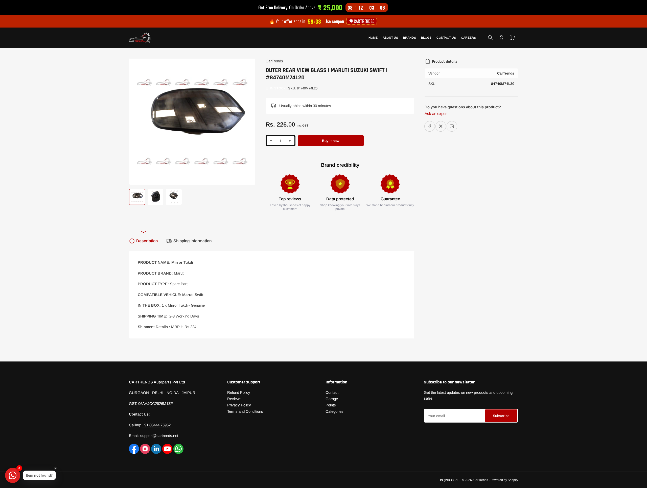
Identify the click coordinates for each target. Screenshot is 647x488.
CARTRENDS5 (364, 21)
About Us (390, 37)
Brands (409, 37)
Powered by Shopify (504, 480)
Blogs (426, 37)
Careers (468, 37)
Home (373, 37)
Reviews (234, 399)
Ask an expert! (437, 113)
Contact (332, 392)
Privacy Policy (239, 405)
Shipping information (192, 241)
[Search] (490, 37)
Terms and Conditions (245, 411)
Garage (332, 399)
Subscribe (501, 416)
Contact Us (446, 37)
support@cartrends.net (159, 435)
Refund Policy (238, 392)
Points (331, 405)
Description (147, 241)
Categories (334, 411)
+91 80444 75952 (156, 425)
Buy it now (330, 141)
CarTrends (274, 61)
